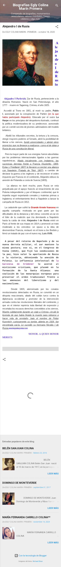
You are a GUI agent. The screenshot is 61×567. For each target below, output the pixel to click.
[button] (57, 27)
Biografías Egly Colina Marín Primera (30, 7)
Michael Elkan (38, 561)
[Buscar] (57, 6)
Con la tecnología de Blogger (32, 555)
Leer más (53, 473)
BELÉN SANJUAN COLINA (18, 448)
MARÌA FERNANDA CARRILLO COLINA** (26, 517)
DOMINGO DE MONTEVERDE (19, 482)
